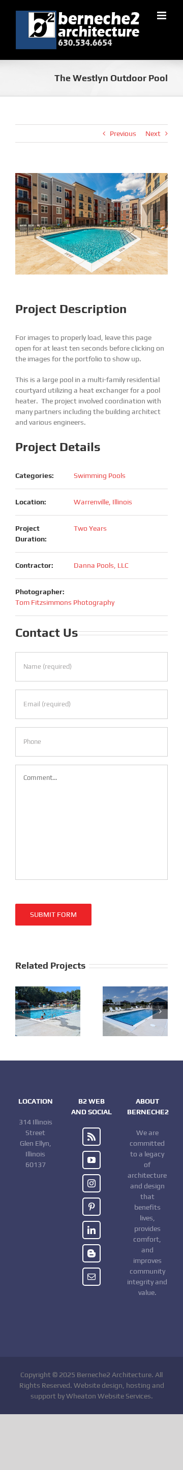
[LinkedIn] (91, 1230)
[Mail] (91, 1277)
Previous (123, 133)
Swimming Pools (100, 475)
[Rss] (91, 1136)
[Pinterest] (91, 1207)
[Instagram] (91, 1183)
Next (153, 133)
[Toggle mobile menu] (162, 15)
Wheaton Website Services (108, 1396)
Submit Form (53, 914)
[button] (22, 1011)
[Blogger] (91, 1253)
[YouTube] (91, 1160)
